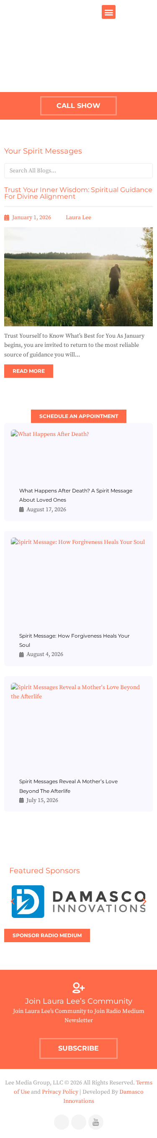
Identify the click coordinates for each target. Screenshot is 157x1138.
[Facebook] (61, 1122)
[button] (109, 12)
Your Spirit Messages (43, 151)
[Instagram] (78, 1122)
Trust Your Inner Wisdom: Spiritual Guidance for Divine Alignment (78, 193)
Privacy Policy (60, 1092)
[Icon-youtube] (95, 1122)
